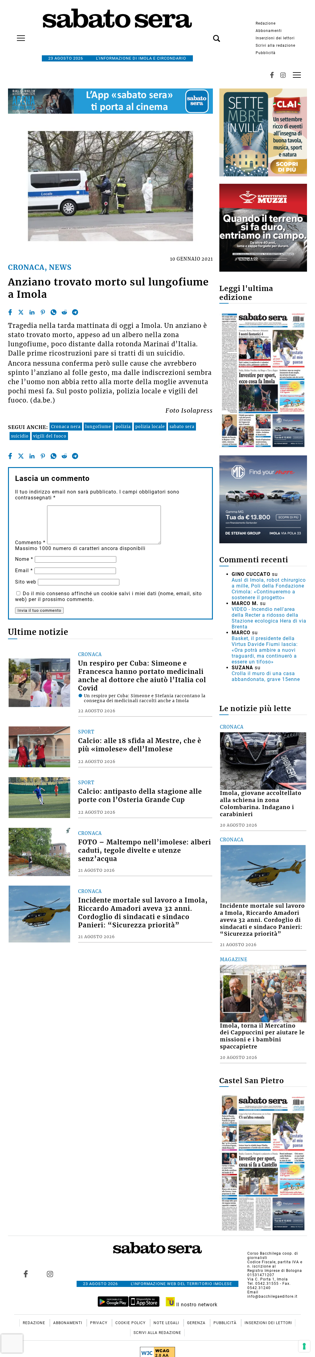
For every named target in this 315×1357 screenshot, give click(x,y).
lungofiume (98, 426)
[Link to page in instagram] (50, 1274)
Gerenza (197, 1323)
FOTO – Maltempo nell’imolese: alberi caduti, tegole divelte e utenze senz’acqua (144, 850)
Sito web (25, 582)
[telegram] (75, 312)
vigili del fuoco (49, 436)
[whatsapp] (53, 312)
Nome (24, 559)
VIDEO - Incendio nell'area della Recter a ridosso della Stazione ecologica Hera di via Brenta (269, 618)
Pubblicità (266, 53)
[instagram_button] (283, 75)
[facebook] (10, 312)
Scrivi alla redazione (275, 45)
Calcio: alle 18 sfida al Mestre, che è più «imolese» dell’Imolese (139, 745)
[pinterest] (43, 312)
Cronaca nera (66, 426)
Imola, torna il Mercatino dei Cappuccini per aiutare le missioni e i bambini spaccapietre (262, 1036)
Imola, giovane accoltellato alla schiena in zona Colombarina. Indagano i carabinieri (260, 804)
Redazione (266, 23)
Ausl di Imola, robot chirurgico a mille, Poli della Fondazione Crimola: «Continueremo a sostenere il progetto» (269, 588)
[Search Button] (207, 35)
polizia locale (150, 426)
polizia (123, 426)
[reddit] (64, 312)
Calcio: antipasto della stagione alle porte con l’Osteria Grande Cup (140, 796)
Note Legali (167, 1323)
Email (24, 570)
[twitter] (21, 312)
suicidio (20, 436)
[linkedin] (32, 312)
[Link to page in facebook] (25, 1274)
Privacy (99, 1323)
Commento (30, 542)
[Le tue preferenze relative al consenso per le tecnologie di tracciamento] (304, 1346)
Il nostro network (196, 1305)
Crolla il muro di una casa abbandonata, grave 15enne (266, 676)
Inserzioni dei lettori (275, 38)
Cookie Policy (131, 1323)
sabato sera (181, 426)
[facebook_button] (271, 75)
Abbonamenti (269, 31)
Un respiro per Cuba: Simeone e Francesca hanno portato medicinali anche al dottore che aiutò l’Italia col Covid (142, 675)
